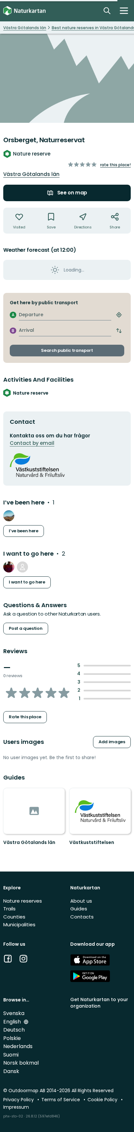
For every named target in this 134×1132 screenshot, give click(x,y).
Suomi (11, 1054)
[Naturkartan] (24, 11)
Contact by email (32, 443)
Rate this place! (115, 164)
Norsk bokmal (21, 1063)
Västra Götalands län (31, 174)
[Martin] (8, 515)
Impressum (16, 1107)
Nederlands (18, 1046)
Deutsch (14, 1030)
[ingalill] (22, 566)
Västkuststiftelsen (91, 842)
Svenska (13, 1013)
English (12, 1021)
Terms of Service (61, 1099)
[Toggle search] (107, 10)
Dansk (11, 1071)
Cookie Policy (103, 1099)
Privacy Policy (19, 1099)
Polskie (12, 1038)
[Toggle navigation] (124, 10)
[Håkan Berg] (8, 566)
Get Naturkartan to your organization (99, 1002)
